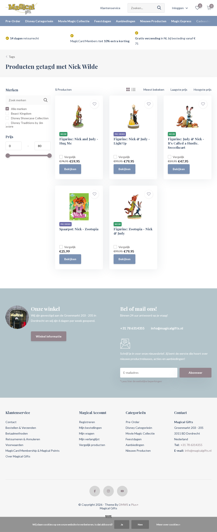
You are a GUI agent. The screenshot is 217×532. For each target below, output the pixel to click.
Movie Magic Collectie (73, 21)
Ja (122, 524)
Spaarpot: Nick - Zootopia (78, 229)
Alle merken (18, 109)
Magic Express (181, 21)
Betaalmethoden (17, 433)
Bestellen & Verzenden (21, 427)
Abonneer (195, 372)
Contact (11, 422)
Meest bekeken (153, 89)
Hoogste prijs (202, 89)
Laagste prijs (179, 89)
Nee (140, 524)
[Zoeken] (159, 8)
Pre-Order (13, 21)
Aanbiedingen (125, 21)
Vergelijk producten (92, 445)
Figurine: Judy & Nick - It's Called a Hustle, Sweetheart (186, 143)
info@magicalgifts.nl (167, 328)
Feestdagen (102, 21)
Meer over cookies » (168, 524)
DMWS (123, 504)
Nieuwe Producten (153, 21)
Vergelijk (70, 157)
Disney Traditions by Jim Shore (24, 124)
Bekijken (70, 169)
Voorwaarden (14, 445)
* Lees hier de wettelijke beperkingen (141, 381)
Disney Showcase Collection (29, 118)
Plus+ (135, 504)
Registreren (87, 422)
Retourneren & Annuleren (23, 439)
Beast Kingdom (20, 113)
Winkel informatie (48, 336)
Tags (12, 56)
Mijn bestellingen (90, 427)
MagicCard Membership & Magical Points (33, 450)
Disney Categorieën (39, 21)
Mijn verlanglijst (89, 439)
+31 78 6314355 (132, 328)
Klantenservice (110, 8)
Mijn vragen (86, 433)
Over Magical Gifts (18, 456)
